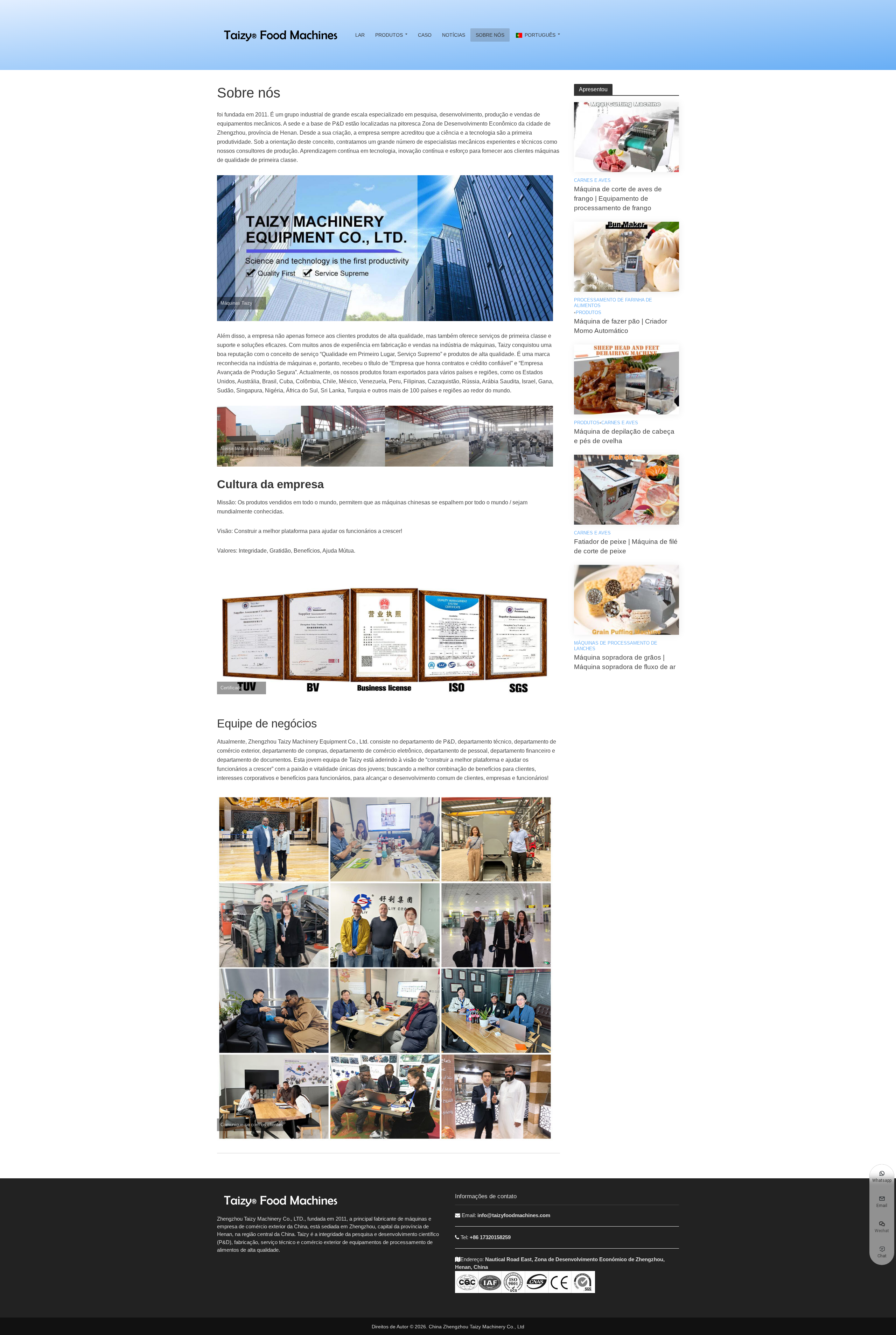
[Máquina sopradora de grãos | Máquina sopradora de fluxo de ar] (626, 599)
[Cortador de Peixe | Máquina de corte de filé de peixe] (626, 489)
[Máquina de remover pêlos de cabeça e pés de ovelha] (626, 379)
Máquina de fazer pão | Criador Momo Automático (620, 326)
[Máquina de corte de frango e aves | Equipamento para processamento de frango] (626, 137)
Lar (360, 35)
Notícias (453, 35)
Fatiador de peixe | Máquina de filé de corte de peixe (626, 546)
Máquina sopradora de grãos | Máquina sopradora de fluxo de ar (625, 662)
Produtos (389, 35)
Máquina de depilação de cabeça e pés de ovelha (624, 436)
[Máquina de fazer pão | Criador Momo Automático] (626, 256)
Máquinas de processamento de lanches (615, 645)
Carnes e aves (592, 180)
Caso (425, 35)
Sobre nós (490, 35)
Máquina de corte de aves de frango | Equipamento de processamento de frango (618, 198)
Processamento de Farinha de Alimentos (613, 302)
